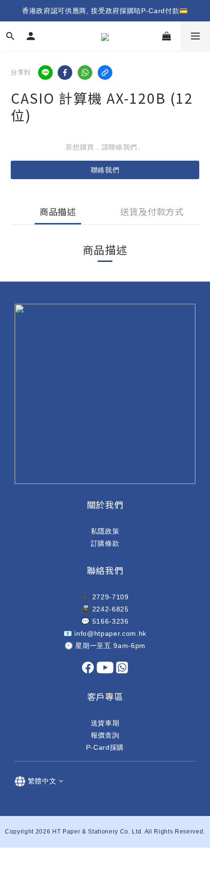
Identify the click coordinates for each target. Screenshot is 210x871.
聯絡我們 (105, 170)
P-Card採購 (105, 747)
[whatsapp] (85, 72)
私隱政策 (105, 531)
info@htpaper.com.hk (110, 633)
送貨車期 (105, 723)
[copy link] (105, 72)
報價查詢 (105, 735)
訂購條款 (105, 543)
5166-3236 (110, 621)
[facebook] (65, 72)
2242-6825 (110, 609)
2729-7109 (110, 597)
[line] (45, 72)
